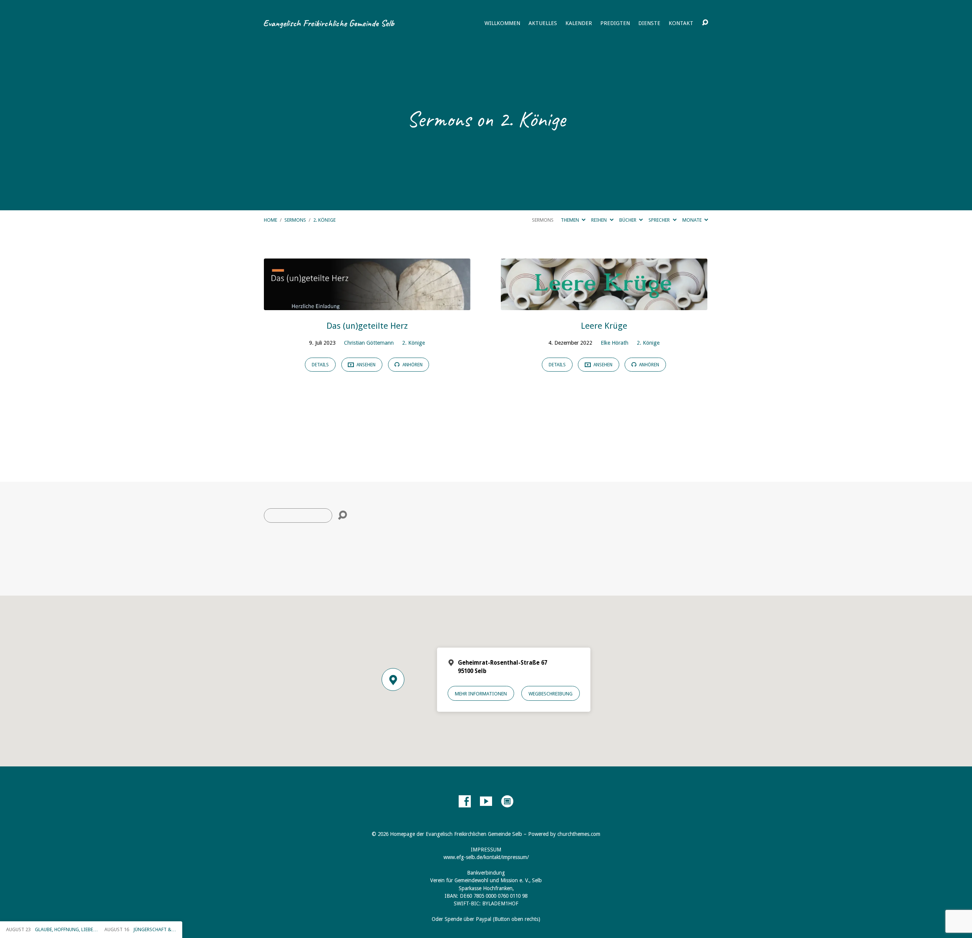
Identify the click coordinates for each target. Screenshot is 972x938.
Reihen (599, 220)
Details (320, 364)
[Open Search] (705, 23)
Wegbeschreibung (551, 694)
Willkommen (502, 23)
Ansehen (365, 364)
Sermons (295, 220)
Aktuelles (543, 23)
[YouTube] (486, 801)
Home (270, 220)
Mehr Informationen (481, 694)
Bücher (628, 220)
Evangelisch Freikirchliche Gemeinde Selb (328, 23)
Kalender (578, 23)
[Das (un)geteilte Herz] (367, 304)
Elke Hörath (614, 343)
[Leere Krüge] (604, 304)
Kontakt (681, 23)
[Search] (342, 515)
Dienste (649, 23)
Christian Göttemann (369, 343)
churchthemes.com (578, 834)
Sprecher (660, 220)
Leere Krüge (604, 326)
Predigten (615, 23)
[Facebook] (465, 801)
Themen (570, 220)
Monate (692, 220)
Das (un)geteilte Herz (367, 326)
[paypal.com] (507, 801)
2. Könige (324, 220)
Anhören (412, 364)
